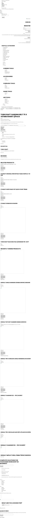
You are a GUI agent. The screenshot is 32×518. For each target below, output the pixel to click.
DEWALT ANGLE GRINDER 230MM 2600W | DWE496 (15, 282)
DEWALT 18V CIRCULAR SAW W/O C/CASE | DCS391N (16, 432)
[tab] (16, 141)
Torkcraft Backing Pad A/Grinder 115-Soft (15, 242)
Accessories (8, 76)
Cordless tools (9, 83)
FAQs (2, 2)
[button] (16, 7)
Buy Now (2, 128)
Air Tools (6, 97)
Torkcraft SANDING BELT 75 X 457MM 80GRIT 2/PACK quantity (9, 125)
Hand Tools (7, 91)
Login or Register (2, 517)
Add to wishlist (3, 129)
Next (1, 446)
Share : (1, 139)
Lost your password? (27, 30)
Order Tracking (4, 1)
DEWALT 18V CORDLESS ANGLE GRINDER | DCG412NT (16, 359)
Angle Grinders (2, 279)
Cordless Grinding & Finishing (4, 355)
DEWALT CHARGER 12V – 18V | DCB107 (11, 395)
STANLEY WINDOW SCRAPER (9, 203)
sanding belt (13, 138)
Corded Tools (8, 68)
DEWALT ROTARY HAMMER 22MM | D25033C (13, 322)
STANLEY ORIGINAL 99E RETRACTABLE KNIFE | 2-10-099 (16, 174)
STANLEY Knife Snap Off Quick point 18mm (14, 189)
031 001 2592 (11, 106)
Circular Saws (2, 429)
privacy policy (28, 35)
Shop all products (11, 9)
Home (2, 107)
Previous (2, 436)
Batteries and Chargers (4, 392)
